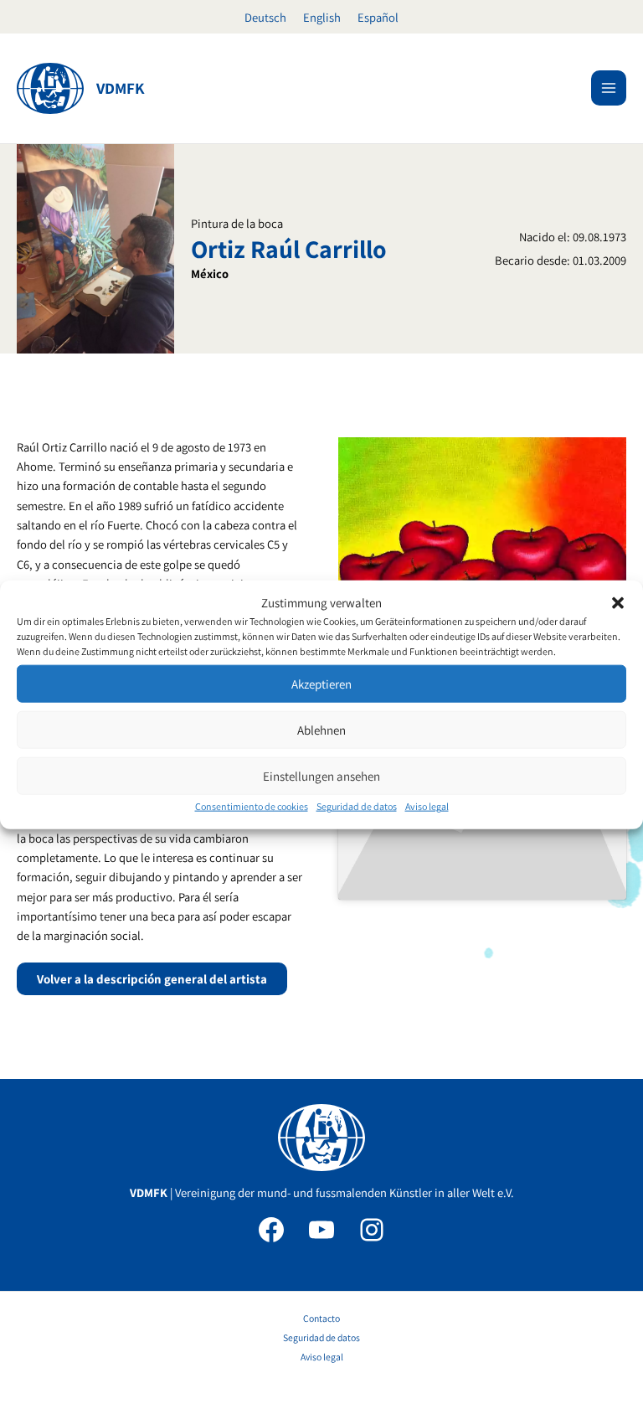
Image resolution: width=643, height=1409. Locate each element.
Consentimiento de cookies (251, 806)
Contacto (321, 1318)
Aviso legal (427, 806)
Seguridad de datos (356, 806)
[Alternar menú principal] (608, 88)
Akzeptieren (321, 684)
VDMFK (120, 88)
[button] (618, 602)
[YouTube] (321, 1230)
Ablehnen (321, 730)
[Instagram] (372, 1230)
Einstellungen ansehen (321, 776)
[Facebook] (271, 1230)
